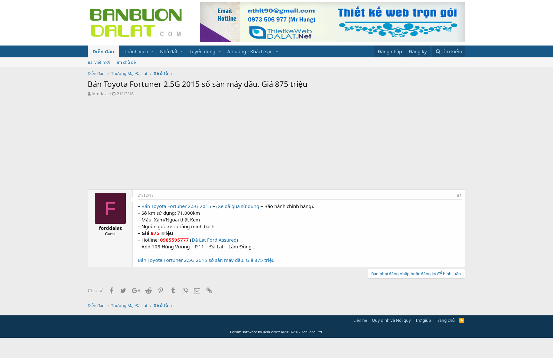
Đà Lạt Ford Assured (214, 240)
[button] (152, 51)
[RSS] (461, 320)
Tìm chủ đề (125, 62)
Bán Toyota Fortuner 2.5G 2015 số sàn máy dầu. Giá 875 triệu (206, 260)
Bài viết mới (99, 62)
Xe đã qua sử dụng (238, 206)
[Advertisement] (276, 144)
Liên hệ (360, 320)
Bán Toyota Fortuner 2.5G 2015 (176, 206)
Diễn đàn (103, 51)
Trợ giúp (423, 320)
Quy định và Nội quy (391, 320)
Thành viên (136, 51)
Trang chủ (445, 320)
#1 (459, 195)
